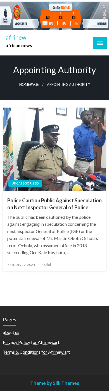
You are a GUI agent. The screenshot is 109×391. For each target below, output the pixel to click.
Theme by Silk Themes (54, 383)
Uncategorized (25, 183)
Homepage (29, 84)
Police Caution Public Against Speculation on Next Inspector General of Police (54, 203)
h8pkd (46, 265)
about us (11, 332)
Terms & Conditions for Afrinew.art (36, 351)
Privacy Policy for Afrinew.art (31, 342)
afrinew (16, 37)
